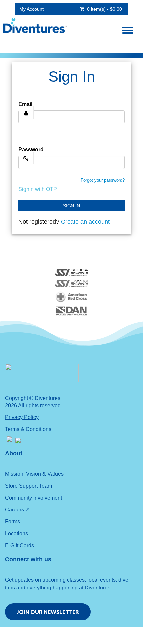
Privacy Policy (22, 417)
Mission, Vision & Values (34, 474)
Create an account (85, 221)
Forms (12, 521)
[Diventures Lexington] (33, 25)
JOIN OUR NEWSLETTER (48, 612)
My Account (31, 9)
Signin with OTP (37, 189)
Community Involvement (33, 498)
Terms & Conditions (28, 429)
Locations (16, 533)
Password (31, 149)
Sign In (71, 205)
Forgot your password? (103, 180)
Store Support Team (28, 486)
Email (25, 104)
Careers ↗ (17, 509)
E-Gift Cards (19, 545)
